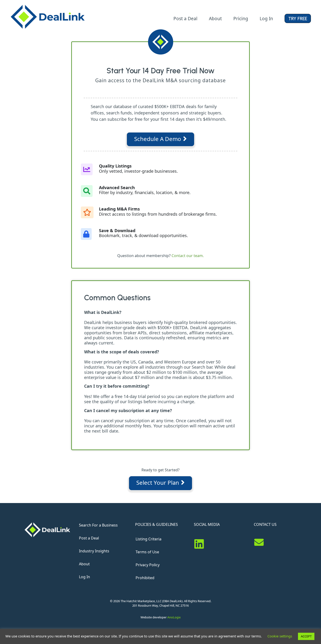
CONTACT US (265, 524)
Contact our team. (188, 255)
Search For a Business (98, 525)
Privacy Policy (148, 564)
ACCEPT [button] (306, 636)
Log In (84, 576)
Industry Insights (94, 551)
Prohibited (145, 577)
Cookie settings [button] (279, 636)
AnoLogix (174, 617)
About (84, 563)
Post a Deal (89, 538)
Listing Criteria (148, 539)
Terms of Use (147, 551)
